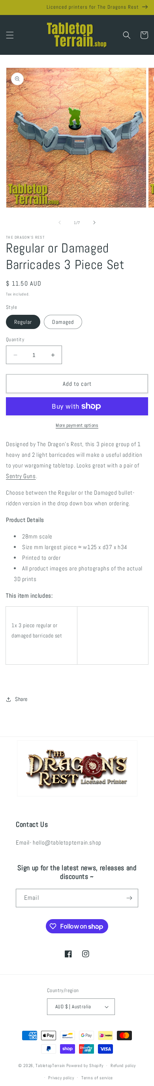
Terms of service (97, 1077)
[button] (10, 35)
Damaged (63, 321)
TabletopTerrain (50, 1065)
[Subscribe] (129, 898)
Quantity (15, 339)
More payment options (77, 425)
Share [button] (21, 699)
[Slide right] (94, 222)
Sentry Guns (21, 476)
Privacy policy (61, 1077)
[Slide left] (59, 222)
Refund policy (123, 1065)
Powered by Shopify (84, 1065)
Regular (23, 321)
